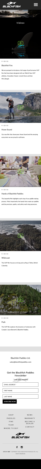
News (30, 415)
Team (11, 425)
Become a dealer (30, 422)
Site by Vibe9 (6, 451)
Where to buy (11, 428)
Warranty (30, 418)
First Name (8, 391)
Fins (11, 422)
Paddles (11, 418)
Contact (29, 427)
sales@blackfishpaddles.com (20, 362)
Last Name (8, 397)
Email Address (10, 385)
